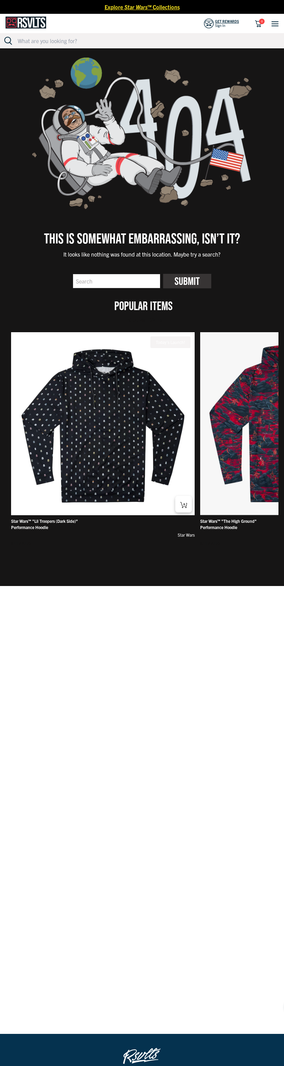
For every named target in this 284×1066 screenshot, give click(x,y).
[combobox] (146, 40)
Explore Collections (142, 6)
